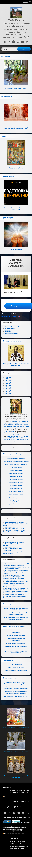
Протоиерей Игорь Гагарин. (12, 547)
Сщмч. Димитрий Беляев (16, 476)
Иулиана (6, 424)
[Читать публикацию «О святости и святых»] (16, 234)
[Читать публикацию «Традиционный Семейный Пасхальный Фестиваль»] (16, 717)
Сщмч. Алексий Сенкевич (16, 473)
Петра (14, 426)
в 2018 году (8, 387)
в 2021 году (8, 382)
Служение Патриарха (10, 797)
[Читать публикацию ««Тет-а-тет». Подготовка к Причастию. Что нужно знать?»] (16, 192)
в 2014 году (8, 393)
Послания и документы (9, 678)
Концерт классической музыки (16, 667)
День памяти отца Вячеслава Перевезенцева (16, 751)
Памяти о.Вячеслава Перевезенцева (14, 626)
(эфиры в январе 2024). (16, 128)
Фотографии (5, 56)
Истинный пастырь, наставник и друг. (16, 643)
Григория (21, 428)
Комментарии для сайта (10, 316)
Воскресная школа (10, 328)
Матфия (12, 421)
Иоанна (17, 424)
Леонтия (18, 426)
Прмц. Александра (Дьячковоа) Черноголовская (16, 461)
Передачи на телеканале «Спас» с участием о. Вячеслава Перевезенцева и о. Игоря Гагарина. (15, 572)
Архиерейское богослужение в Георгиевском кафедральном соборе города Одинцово (19, 846)
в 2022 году (8, 380)
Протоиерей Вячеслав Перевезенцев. (14, 522)
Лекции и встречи (8, 604)
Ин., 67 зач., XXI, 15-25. (12, 436)
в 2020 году (8, 383)
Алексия (25, 424)
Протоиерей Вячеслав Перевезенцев (14, 542)
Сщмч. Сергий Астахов (16, 467)
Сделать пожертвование (11, 333)
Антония (8, 431)
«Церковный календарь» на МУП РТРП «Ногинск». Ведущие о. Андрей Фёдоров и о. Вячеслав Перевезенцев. (14, 596)
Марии (27, 426)
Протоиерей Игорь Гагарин (11, 527)
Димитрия (6, 426)
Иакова (21, 424)
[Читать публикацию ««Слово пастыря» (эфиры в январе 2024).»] (16, 113)
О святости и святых (16, 249)
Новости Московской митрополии (14, 834)
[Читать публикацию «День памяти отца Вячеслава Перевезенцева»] (16, 741)
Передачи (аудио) (7, 218)
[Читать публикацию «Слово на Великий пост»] (16, 152)
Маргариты (16, 434)
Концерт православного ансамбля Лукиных (16, 670)
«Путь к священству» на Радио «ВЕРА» (14, 528)
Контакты (7, 330)
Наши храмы (8, 331)
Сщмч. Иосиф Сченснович (16, 491)
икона (15, 421)
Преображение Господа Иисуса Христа (16, 88)
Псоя (16, 423)
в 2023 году (8, 378)
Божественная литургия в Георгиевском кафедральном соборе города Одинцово (20, 841)
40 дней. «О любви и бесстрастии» (16, 635)
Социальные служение (11, 335)
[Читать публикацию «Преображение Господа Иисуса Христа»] (16, 73)
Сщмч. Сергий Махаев (16, 488)
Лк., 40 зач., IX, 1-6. (19, 437)
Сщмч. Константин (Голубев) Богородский (16, 464)
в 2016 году (8, 390)
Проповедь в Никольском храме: (12, 341)
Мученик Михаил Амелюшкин (16, 504)
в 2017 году (8, 388)
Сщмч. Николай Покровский (16, 482)
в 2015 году (8, 391)
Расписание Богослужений (12, 327)
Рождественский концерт (16, 664)
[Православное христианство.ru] (16, 822)
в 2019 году (8, 385)
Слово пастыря (6, 96)
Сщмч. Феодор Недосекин (16, 497)
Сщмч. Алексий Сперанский (16, 479)
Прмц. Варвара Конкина (16, 501)
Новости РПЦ (8, 787)
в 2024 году (8, 377)
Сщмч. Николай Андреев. (16, 485)
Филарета (6, 432)
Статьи (3, 136)
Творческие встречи (9, 660)
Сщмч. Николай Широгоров (16, 494)
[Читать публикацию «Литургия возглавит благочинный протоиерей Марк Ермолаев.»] (16, 765)
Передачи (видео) (7, 176)
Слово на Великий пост (16, 168)
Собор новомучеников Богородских (13, 454)
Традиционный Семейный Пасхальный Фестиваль (16, 727)
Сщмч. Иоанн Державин (16, 470)
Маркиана (11, 424)
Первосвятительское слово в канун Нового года (16, 696)
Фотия (10, 426)
